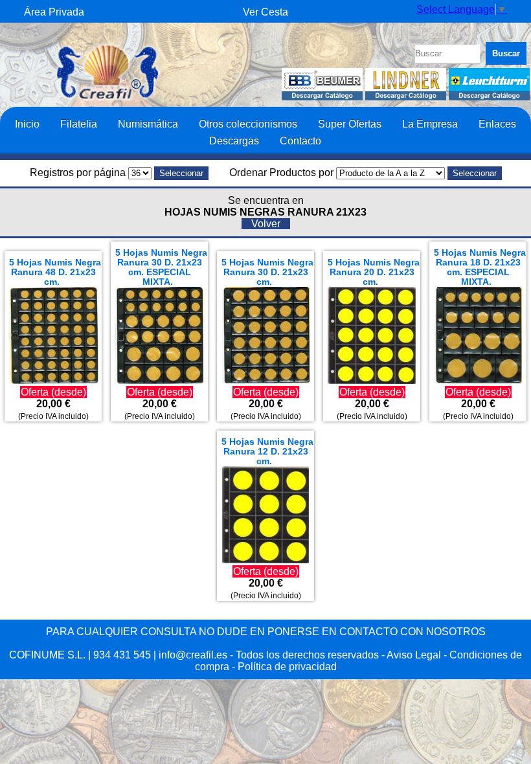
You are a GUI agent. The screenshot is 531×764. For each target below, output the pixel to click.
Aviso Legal (414, 654)
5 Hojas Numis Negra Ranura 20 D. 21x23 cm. (374, 272)
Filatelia (78, 123)
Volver (265, 223)
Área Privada (54, 11)
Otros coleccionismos (248, 123)
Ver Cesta (265, 11)
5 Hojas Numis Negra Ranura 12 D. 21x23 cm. (267, 451)
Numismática (148, 123)
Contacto (300, 140)
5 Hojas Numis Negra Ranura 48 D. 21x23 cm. (55, 272)
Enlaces (497, 123)
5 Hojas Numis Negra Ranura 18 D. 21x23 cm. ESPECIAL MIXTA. (480, 267)
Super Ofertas (349, 123)
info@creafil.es (193, 654)
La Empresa (430, 123)
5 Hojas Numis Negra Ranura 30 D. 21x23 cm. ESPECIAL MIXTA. (161, 267)
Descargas (234, 140)
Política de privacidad (287, 666)
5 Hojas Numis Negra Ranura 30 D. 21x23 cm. (267, 272)
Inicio (27, 123)
